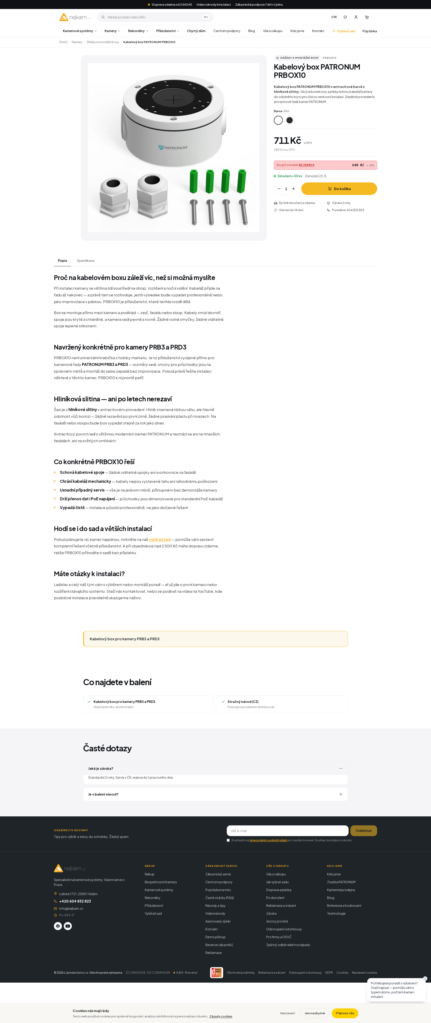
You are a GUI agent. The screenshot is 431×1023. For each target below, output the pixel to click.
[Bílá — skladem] (278, 120)
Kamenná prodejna (341, 890)
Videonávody (215, 913)
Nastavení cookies (364, 972)
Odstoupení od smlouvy (284, 929)
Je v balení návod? (103, 794)
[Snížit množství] (279, 189)
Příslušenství (166, 31)
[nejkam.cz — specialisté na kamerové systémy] (75, 17)
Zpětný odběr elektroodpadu (288, 945)
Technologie (336, 913)
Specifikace (85, 260)
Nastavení (287, 1013)
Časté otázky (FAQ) (219, 898)
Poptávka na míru (218, 890)
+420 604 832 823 (75, 901)
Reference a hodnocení (344, 905)
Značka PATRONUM (341, 882)
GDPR (329, 972)
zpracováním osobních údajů (268, 840)
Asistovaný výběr (218, 921)
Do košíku (342, 188)
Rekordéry (136, 31)
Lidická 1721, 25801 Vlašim (78, 894)
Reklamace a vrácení (281, 905)
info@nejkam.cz (71, 908)
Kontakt (318, 31)
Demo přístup (215, 937)
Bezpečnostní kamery (161, 882)
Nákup (149, 874)
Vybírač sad (346, 31)
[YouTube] (68, 926)
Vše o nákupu (272, 31)
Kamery (111, 31)
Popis (62, 260)
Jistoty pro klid (277, 921)
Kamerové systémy (78, 31)
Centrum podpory (226, 31)
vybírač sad (160, 539)
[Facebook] (58, 926)
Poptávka (370, 31)
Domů (63, 42)
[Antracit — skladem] (289, 120)
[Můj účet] (356, 17)
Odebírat (364, 830)
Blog (251, 31)
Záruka (271, 913)
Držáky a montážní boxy (103, 42)
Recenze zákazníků (219, 945)
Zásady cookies (220, 1016)
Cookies (342, 972)
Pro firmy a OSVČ (279, 937)
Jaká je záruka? (100, 768)
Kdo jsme (297, 31)
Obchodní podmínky (241, 972)
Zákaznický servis (218, 874)
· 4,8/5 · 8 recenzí (184, 972)
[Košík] (367, 17)
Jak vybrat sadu (277, 882)
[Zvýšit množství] (293, 189)
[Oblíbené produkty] (345, 17)
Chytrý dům (196, 31)
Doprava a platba (278, 890)
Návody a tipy (215, 905)
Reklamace (213, 953)
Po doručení (275, 898)
